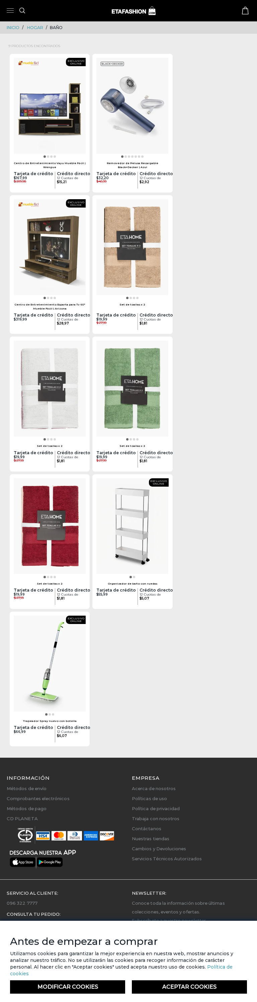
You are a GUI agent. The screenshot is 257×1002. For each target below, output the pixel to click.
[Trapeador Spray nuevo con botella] (50, 666)
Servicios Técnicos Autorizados (167, 858)
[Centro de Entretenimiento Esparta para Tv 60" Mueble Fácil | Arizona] (50, 249)
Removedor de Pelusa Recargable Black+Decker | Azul (132, 164)
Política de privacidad (156, 808)
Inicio (13, 27)
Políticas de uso (149, 798)
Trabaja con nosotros (155, 818)
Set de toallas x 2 (132, 304)
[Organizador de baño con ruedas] (132, 528)
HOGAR (35, 27)
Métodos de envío (27, 788)
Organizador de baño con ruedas (132, 583)
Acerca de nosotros (154, 788)
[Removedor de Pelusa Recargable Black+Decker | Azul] (132, 108)
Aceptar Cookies (189, 987)
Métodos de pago (27, 808)
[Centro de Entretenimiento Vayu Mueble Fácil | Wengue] (50, 108)
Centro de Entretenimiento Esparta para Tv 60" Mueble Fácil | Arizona (49, 306)
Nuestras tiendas (150, 838)
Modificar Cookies (67, 987)
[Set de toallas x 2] (132, 249)
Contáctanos (146, 828)
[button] (45, 156)
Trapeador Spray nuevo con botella (50, 721)
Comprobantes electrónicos (38, 798)
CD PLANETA (22, 818)
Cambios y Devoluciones (159, 848)
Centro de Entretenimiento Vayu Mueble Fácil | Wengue (50, 164)
